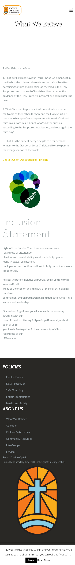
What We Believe (16, 418)
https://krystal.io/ (55, 461)
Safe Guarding (14, 390)
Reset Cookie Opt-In (15, 457)
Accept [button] (31, 560)
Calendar (11, 425)
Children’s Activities (18, 432)
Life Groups (13, 445)
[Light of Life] (12, 10)
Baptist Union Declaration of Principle (25, 159)
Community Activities (19, 438)
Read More (44, 560)
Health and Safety (16, 403)
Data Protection (15, 383)
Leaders (11, 451)
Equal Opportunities (18, 396)
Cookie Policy (14, 377)
